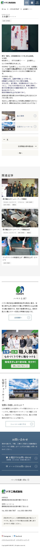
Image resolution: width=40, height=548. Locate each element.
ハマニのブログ (14, 9)
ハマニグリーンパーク (22, 540)
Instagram (7, 536)
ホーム (4, 9)
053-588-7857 (10, 510)
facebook (19, 536)
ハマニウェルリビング (8, 540)
